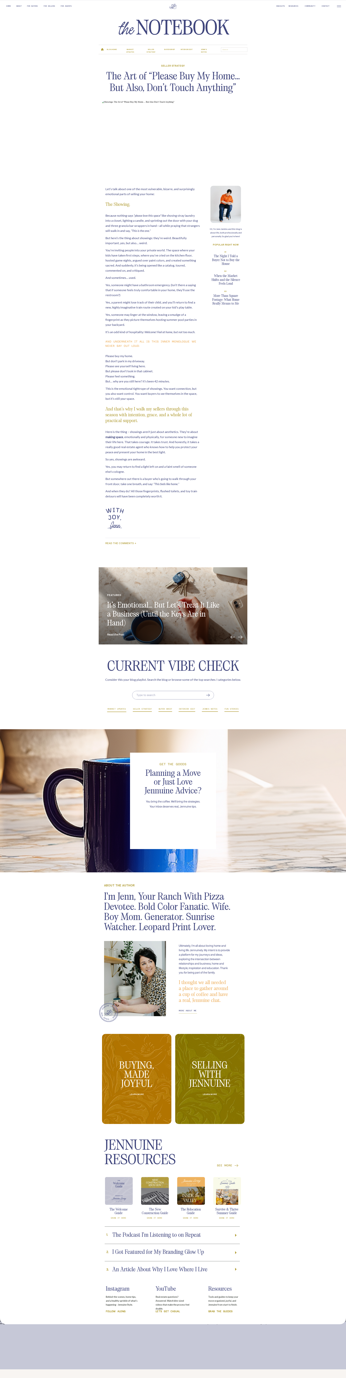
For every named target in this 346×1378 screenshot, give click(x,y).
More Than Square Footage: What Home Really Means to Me (225, 299)
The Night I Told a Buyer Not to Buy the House (226, 260)
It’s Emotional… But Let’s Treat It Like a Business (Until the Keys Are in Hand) (163, 614)
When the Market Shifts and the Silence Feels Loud (225, 279)
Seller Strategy (173, 66)
